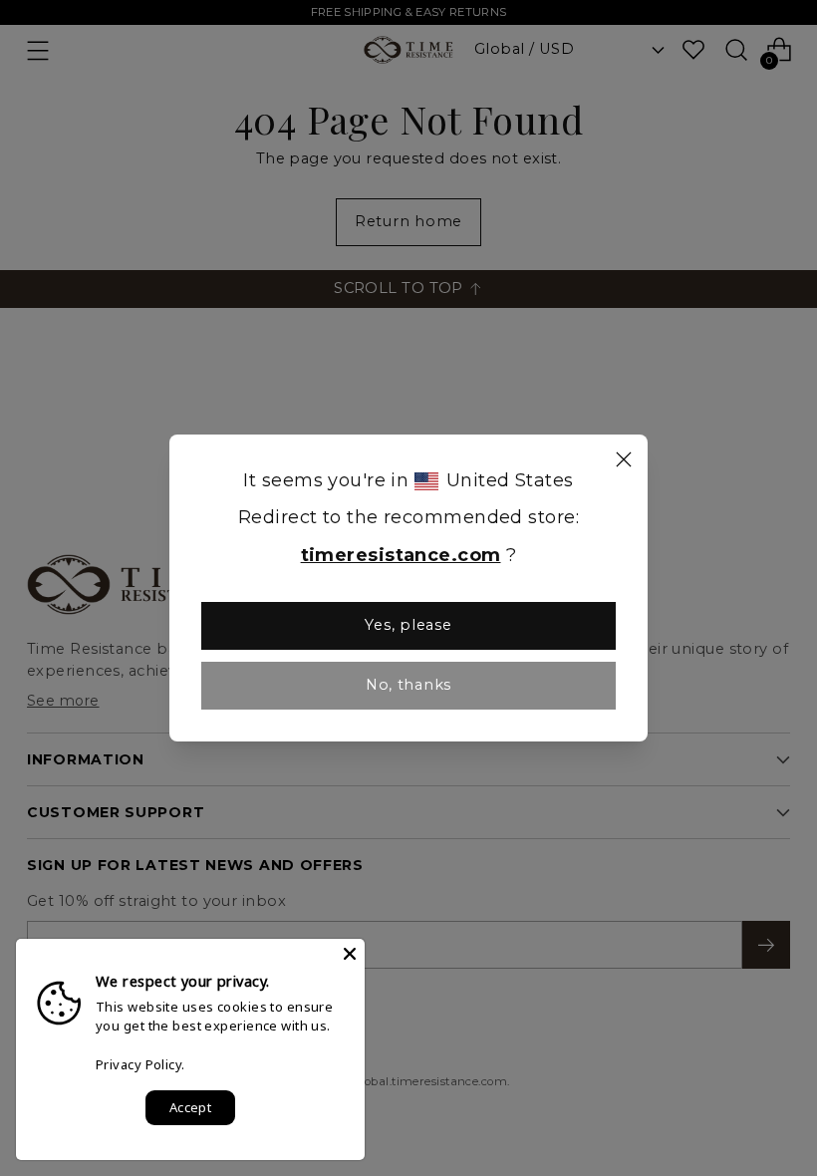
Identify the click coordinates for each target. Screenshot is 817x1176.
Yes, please (408, 625)
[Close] (624, 462)
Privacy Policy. (140, 1064)
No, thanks (408, 685)
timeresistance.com (401, 555)
